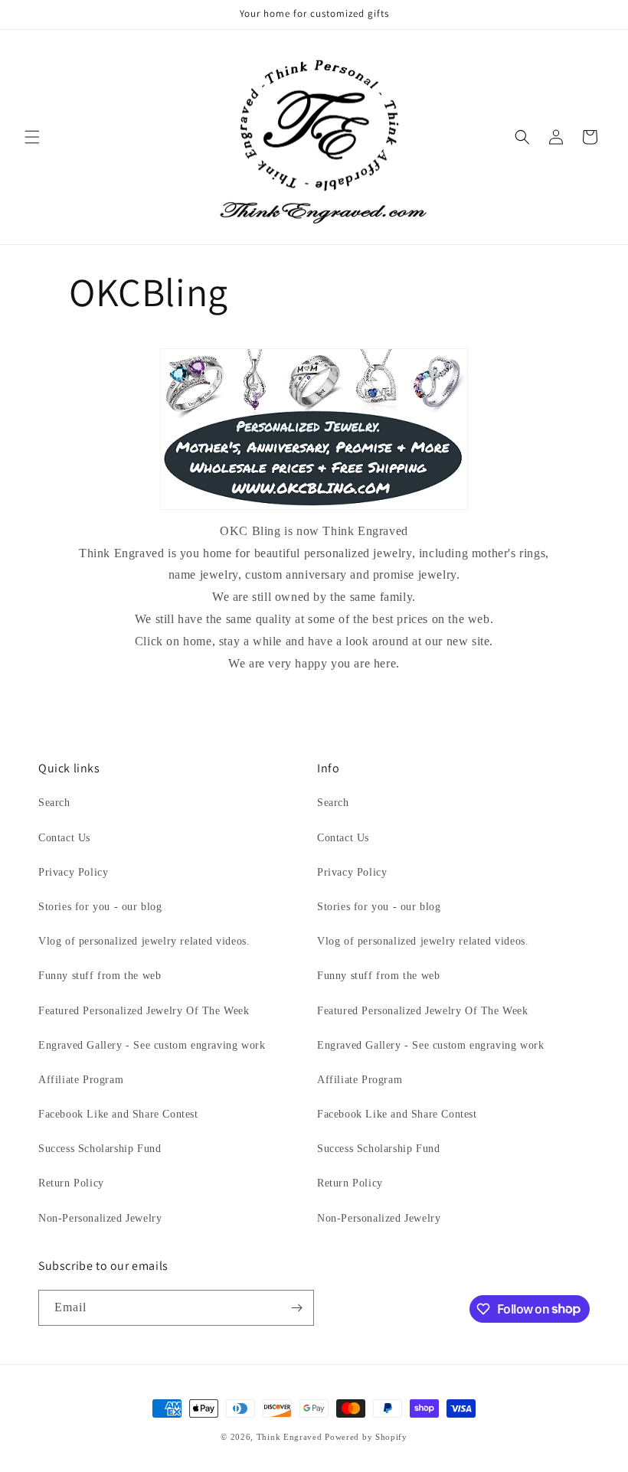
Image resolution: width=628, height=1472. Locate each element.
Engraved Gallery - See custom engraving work (151, 1045)
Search (54, 802)
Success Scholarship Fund (99, 1148)
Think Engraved (289, 1436)
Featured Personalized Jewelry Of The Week (144, 1011)
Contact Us (64, 838)
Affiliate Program (80, 1079)
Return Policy (71, 1183)
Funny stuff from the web (99, 975)
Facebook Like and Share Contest (118, 1114)
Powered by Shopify (366, 1436)
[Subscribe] (296, 1308)
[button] (32, 137)
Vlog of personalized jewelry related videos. (144, 941)
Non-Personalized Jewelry (100, 1218)
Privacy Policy (73, 872)
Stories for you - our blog (100, 906)
